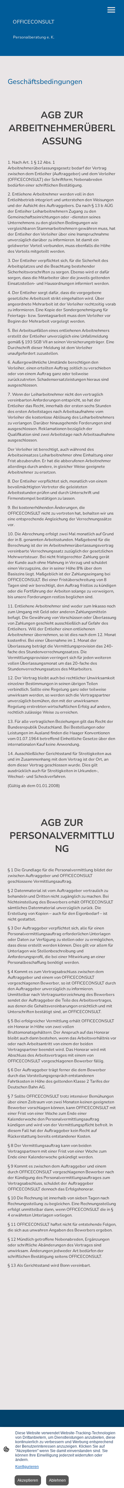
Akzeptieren (27, 1480)
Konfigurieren (27, 1466)
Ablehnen (57, 1480)
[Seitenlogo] (33, 48)
